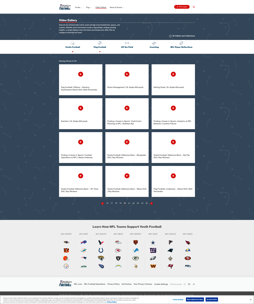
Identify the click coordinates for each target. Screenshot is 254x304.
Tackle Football (72, 47)
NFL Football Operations (94, 284)
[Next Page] (151, 203)
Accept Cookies (212, 299)
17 (112, 203)
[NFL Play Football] (65, 7)
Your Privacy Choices (143, 284)
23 (138, 203)
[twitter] (194, 284)
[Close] (251, 299)
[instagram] (185, 284)
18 (116, 203)
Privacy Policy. (112, 302)
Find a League (183, 7)
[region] (127, 299)
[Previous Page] (103, 203)
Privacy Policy (113, 284)
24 (142, 203)
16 (107, 203)
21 (129, 203)
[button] (194, 6)
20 (125, 203)
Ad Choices (127, 284)
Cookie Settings (161, 284)
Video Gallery (100, 7)
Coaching (154, 47)
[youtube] (189, 284)
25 (147, 203)
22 (134, 203)
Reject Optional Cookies (195, 299)
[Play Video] (80, 74)
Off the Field (127, 47)
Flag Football (100, 47)
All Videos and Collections (183, 36)
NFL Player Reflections (181, 47)
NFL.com (78, 284)
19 (120, 203)
